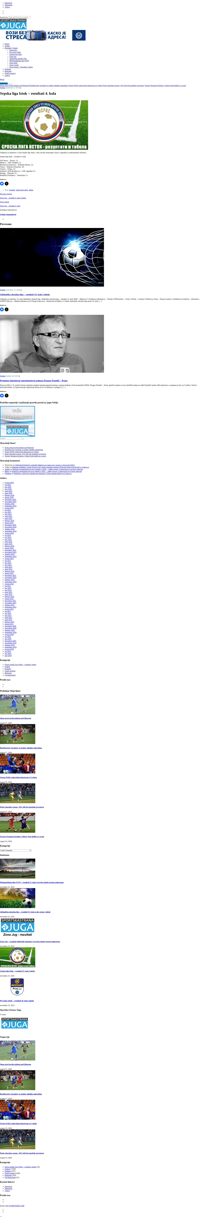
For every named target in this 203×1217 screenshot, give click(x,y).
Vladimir (8, 474)
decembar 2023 (10, 550)
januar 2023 (9, 573)
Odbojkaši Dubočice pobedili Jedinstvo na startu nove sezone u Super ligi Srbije (45, 465)
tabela (31, 190)
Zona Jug (12, 57)
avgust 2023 (9, 559)
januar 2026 (9, 497)
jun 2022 (8, 588)
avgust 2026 (9, 483)
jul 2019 (8, 651)
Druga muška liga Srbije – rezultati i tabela (20, 665)
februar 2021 (9, 622)
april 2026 (8, 491)
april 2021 (8, 618)
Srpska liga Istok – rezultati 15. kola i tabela (17, 971)
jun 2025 (8, 512)
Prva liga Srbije (15, 52)
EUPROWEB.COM (16, 1206)
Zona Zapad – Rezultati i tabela (21, 67)
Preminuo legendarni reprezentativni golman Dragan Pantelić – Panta (34, 380)
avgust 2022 (9, 584)
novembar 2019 (10, 643)
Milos (7, 471)
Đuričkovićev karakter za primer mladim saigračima (49, 86)
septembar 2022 (10, 582)
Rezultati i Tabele (11, 48)
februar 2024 (9, 546)
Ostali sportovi (10, 73)
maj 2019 (8, 656)
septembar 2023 (10, 556)
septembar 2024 (10, 531)
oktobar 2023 (10, 554)
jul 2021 (8, 611)
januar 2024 (9, 548)
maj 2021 (8, 616)
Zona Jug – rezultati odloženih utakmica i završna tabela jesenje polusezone (30, 942)
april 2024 (8, 542)
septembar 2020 (10, 632)
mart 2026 (8, 493)
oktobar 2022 (10, 580)
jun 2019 (8, 653)
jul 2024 (8, 535)
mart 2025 (8, 519)
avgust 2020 (9, 635)
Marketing (8, 5)
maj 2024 (8, 540)
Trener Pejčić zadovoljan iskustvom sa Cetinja (85, 86)
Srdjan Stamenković (8, 214)
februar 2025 (9, 521)
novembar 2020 (10, 628)
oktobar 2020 (10, 630)
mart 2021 (8, 620)
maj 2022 (8, 590)
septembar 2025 (10, 506)
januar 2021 (9, 624)
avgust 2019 (9, 649)
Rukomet (8, 71)
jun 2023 (8, 563)
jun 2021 (8, 613)
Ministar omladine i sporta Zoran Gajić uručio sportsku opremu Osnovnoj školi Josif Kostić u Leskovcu (50, 467)
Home (7, 44)
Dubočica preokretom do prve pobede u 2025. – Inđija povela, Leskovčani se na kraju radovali (48, 469)
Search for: (4, 17)
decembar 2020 (10, 626)
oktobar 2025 (10, 504)
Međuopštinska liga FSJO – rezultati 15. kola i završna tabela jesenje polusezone (32, 882)
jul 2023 (8, 561)
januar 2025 (9, 523)
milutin (7, 469)
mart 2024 (8, 544)
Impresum (8, 3)
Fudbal (7, 46)
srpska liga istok (22, 190)
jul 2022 (8, 586)
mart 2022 (8, 594)
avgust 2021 (9, 609)
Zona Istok (13, 63)
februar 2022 (9, 597)
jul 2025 (8, 510)
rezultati (12, 190)
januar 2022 (9, 599)
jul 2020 (8, 637)
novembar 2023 (10, 552)
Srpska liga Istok (15, 54)
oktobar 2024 (10, 529)
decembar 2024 (10, 525)
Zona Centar (14, 65)
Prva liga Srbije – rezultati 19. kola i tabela (17, 1001)
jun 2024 (8, 537)
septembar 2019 (10, 647)
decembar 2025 (10, 500)
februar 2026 (9, 495)
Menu (2, 79)
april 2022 (8, 592)
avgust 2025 (9, 508)
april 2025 (8, 516)
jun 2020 (8, 639)
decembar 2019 (10, 641)
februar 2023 (9, 571)
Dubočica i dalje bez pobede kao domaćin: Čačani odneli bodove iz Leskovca (43, 474)
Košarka (8, 69)
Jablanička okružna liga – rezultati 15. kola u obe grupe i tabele (25, 912)
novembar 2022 (10, 578)
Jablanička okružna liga (18, 59)
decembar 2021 (10, 601)
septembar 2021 (10, 607)
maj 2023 (8, 565)
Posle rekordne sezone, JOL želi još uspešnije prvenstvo (123, 86)
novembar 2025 (10, 502)
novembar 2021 (10, 603)
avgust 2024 (9, 533)
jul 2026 (8, 485)
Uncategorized (10, 675)
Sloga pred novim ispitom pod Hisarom (14, 86)
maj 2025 (8, 514)
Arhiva (7, 7)
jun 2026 (8, 487)
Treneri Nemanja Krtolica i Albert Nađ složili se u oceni (165, 86)
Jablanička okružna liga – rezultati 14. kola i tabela (25, 294)
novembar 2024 (10, 527)
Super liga (13, 50)
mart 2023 (8, 569)
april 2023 (8, 567)
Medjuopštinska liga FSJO (19, 61)
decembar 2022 (10, 575)
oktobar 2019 (10, 645)
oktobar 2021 (10, 605)
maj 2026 (8, 489)
